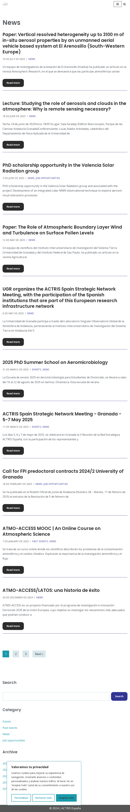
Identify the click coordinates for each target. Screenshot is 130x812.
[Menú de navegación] (118, 4)
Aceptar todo (66, 797)
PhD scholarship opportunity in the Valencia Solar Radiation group (58, 168)
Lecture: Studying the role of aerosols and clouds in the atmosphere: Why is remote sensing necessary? (64, 106)
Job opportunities (48, 178)
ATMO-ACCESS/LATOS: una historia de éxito (51, 590)
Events (36, 369)
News (31, 59)
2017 (6, 789)
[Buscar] (124, 4)
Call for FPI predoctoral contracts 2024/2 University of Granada (63, 474)
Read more (11, 84)
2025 (6, 763)
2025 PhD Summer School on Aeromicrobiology (55, 362)
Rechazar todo (43, 797)
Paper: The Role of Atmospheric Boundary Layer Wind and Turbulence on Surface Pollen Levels (62, 230)
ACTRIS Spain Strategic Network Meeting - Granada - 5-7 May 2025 (62, 417)
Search (119, 696)
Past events (40, 541)
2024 (6, 770)
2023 (6, 776)
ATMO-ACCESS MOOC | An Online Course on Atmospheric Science (52, 531)
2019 (6, 782)
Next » (39, 654)
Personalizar (21, 797)
